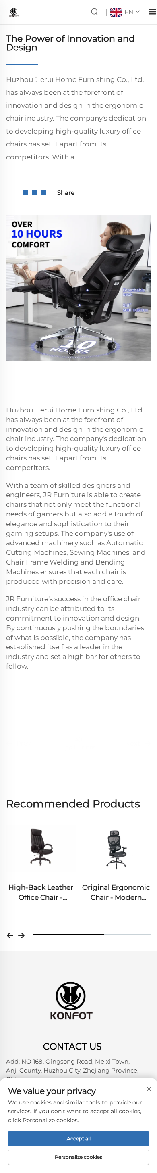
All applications (79, 736)
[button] (10, 934)
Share (65, 193)
